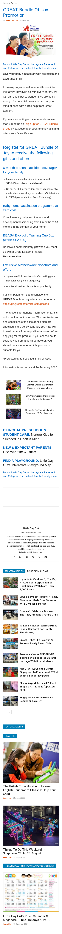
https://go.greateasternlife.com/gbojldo (26, 303)
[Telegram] (48, 494)
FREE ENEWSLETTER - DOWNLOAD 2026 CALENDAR (29, 866)
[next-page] (10, 712)
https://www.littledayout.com (31, 532)
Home (5, 3)
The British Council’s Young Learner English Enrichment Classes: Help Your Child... (39, 384)
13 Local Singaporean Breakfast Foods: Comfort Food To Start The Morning (38, 629)
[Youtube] (46, 557)
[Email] (34, 494)
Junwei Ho (7, 924)
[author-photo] (31, 523)
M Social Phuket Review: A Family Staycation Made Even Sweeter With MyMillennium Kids (39, 600)
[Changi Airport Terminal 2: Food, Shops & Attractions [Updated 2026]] (10, 686)
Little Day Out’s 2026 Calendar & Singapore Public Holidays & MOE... (27, 918)
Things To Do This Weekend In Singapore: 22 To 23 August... (24, 851)
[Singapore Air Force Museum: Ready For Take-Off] (10, 701)
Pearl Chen (7, 857)
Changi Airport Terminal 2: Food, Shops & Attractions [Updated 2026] (38, 687)
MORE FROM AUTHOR (37, 571)
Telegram (13, 68)
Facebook (50, 64)
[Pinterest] (20, 494)
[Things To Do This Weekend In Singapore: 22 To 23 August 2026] (13, 414)
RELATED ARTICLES (14, 571)
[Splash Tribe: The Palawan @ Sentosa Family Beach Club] (10, 643)
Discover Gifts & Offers (19, 452)
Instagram (37, 64)
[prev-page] (5, 712)
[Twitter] (13, 494)
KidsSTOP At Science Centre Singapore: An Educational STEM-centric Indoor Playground (39, 672)
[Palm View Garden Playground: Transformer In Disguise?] (13, 399)
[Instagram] (21, 557)
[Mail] (27, 557)
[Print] (41, 494)
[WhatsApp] (27, 494)
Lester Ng (7, 798)
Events (14, 3)
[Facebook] (6, 494)
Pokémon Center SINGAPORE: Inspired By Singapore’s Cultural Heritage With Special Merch (38, 658)
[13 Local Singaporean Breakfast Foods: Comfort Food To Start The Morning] (10, 629)
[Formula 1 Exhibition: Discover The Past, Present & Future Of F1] (10, 615)
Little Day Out (12, 20)
